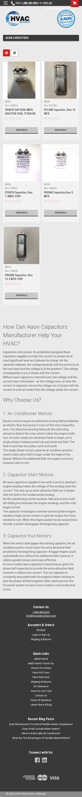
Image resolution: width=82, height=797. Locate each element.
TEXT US (47, 3)
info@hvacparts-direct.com (41, 615)
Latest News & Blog (41, 704)
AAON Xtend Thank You (41, 663)
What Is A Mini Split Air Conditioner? (41, 733)
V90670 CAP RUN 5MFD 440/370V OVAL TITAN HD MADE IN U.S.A (20, 113)
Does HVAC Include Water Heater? (41, 728)
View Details (21, 130)
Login (49, 8)
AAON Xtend (41, 659)
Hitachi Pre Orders (41, 668)
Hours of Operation (41, 700)
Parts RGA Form (41, 677)
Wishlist (41, 630)
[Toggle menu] (5, 5)
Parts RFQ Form (41, 672)
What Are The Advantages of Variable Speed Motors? (41, 738)
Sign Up (60, 8)
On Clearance (41, 686)
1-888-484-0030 (29, 3)
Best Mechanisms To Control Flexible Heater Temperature (41, 724)
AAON (8, 101)
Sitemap (40, 793)
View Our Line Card (41, 691)
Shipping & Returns (41, 639)
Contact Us (41, 695)
